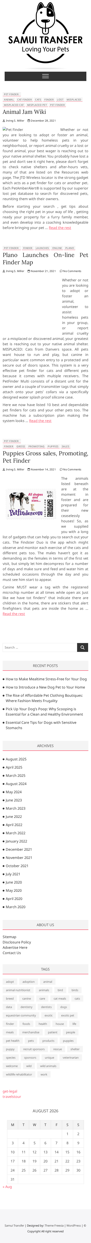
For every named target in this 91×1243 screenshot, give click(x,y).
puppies (53, 446)
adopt (10, 982)
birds (75, 990)
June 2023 (14, 800)
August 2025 (16, 759)
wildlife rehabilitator (19, 1074)
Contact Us (12, 952)
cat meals (60, 998)
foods (26, 1024)
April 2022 (14, 824)
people (70, 1032)
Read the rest (60, 227)
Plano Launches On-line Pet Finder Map (45, 258)
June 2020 (14, 882)
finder (49, 99)
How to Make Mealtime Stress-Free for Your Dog (46, 679)
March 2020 (15, 906)
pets (31, 1041)
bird (60, 990)
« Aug (7, 1186)
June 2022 (14, 816)
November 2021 (19, 857)
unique (49, 1058)
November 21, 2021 (43, 271)
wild (29, 1066)
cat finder (24, 99)
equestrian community (21, 1015)
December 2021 (19, 849)
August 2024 (16, 783)
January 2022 (16, 841)
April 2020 (14, 898)
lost (60, 99)
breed (10, 998)
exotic (49, 1015)
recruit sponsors (34, 1049)
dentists (46, 1007)
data (9, 1007)
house (60, 1024)
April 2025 (14, 767)
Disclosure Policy (17, 942)
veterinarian (71, 1058)
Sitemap (9, 936)
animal (9, 99)
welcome (12, 1066)
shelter (75, 1049)
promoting (36, 446)
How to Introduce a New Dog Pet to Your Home (45, 687)
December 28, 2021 (43, 120)
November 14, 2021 (43, 469)
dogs (63, 1007)
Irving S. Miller (14, 120)
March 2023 (15, 808)
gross (21, 446)
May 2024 (14, 791)
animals (44, 990)
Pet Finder (11, 94)
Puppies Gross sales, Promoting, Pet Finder (45, 457)
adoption (29, 982)
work (44, 1074)
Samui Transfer (14, 1225)
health (43, 1024)
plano (69, 248)
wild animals (48, 1066)
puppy (10, 1049)
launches (42, 248)
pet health (12, 1041)
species (10, 1058)
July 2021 (13, 874)
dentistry (26, 1007)
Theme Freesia (54, 1225)
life (74, 1024)
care (42, 998)
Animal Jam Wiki (24, 111)
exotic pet (67, 1015)
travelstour (12, 1096)
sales (65, 446)
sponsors (30, 1058)
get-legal (10, 1091)
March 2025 (15, 775)
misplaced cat (14, 105)
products (48, 1041)
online (57, 248)
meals (10, 1032)
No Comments (72, 271)
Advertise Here (15, 947)
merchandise (30, 1032)
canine (26, 998)
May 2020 (14, 890)
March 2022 (15, 833)
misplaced (74, 99)
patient (52, 1032)
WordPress (73, 1225)
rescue (57, 1049)
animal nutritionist (18, 990)
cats (38, 99)
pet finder (57, 105)
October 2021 (17, 865)
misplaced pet (37, 105)
